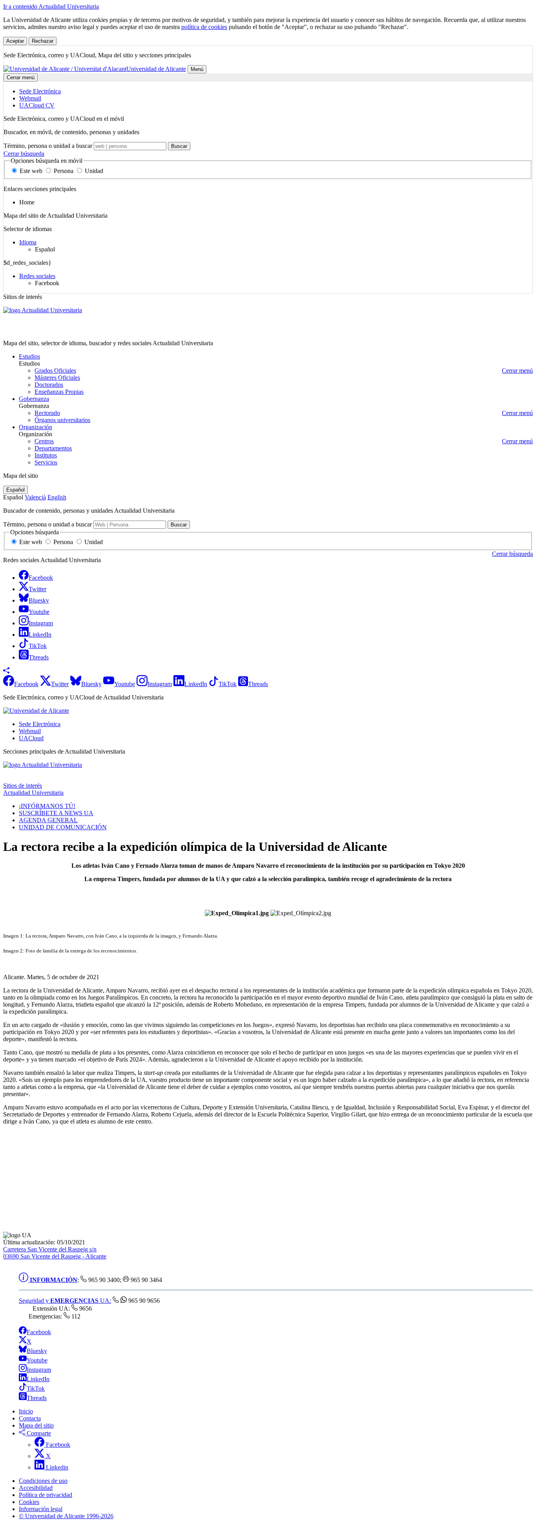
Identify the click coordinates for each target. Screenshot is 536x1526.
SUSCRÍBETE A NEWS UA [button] (56, 813)
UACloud (31, 738)
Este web (31, 171)
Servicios (46, 462)
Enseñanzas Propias (59, 391)
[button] (6, 671)
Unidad (93, 171)
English (56, 497)
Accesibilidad (36, 1487)
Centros (44, 441)
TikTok (36, 1388)
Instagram (39, 1369)
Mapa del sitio (36, 1425)
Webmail (30, 731)
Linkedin (56, 1467)
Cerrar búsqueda (24, 153)
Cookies (29, 1502)
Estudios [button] (29, 356)
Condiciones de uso (43, 1480)
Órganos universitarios (62, 420)
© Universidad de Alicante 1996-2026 (66, 1516)
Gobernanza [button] (34, 398)
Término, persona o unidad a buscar (48, 145)
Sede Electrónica (39, 724)
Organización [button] (35, 427)
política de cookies (204, 27)
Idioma (27, 242)
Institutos (46, 455)
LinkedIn (38, 1379)
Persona (63, 171)
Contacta (30, 1418)
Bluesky (37, 1351)
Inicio (26, 1411)
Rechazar (42, 41)
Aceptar (15, 41)
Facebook (39, 1332)
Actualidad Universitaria (33, 329)
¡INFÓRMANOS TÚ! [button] (47, 806)
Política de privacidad (45, 1494)
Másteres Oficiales (57, 377)
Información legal (40, 1509)
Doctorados (49, 384)
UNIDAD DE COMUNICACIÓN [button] (63, 827)
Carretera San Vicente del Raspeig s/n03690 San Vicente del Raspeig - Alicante (54, 1253)
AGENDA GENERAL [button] (48, 820)
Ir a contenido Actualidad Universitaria (51, 6)
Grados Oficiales (55, 370)
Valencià (35, 497)
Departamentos (53, 448)
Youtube (37, 1360)
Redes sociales (37, 276)
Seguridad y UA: (65, 1300)
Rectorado (47, 413)
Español (15, 490)
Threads (37, 1398)
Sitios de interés (22, 785)
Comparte (38, 1433)
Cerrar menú (21, 77)
